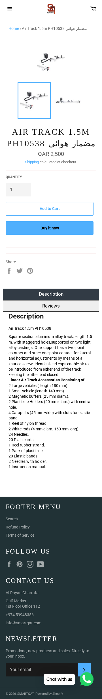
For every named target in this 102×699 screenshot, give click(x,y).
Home (13, 28)
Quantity (14, 177)
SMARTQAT (25, 694)
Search (12, 519)
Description (51, 294)
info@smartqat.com (23, 623)
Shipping (32, 162)
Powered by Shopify (49, 694)
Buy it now (50, 228)
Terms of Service (20, 535)
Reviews (51, 306)
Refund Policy (18, 527)
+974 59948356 (20, 614)
